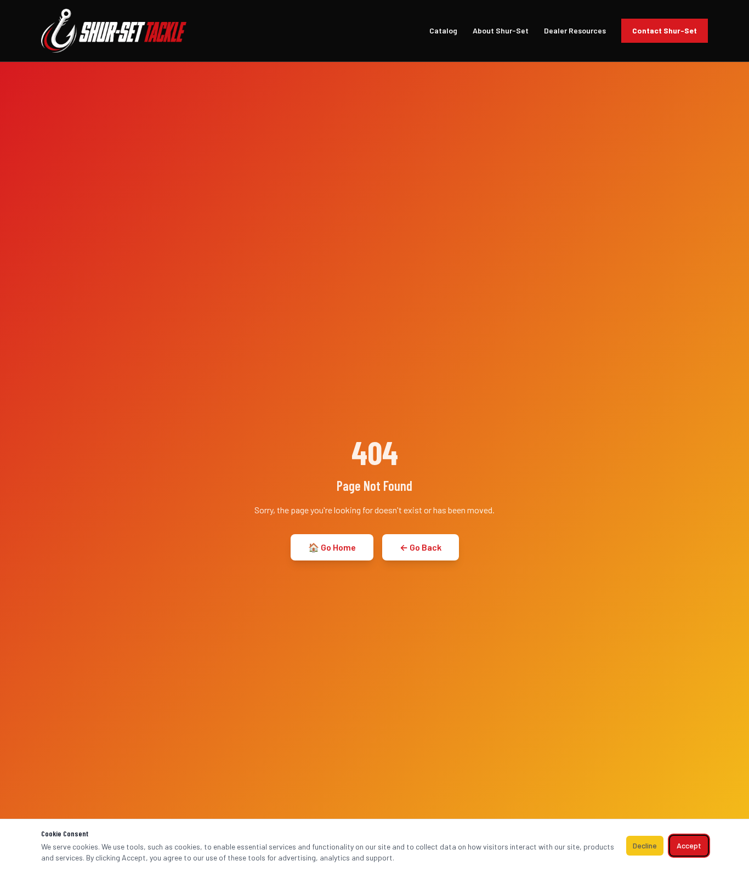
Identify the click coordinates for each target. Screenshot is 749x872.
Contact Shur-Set (664, 30)
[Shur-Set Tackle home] (113, 31)
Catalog (443, 30)
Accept (689, 845)
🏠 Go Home (332, 547)
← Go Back (420, 547)
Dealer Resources (575, 30)
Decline (645, 845)
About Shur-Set (501, 30)
